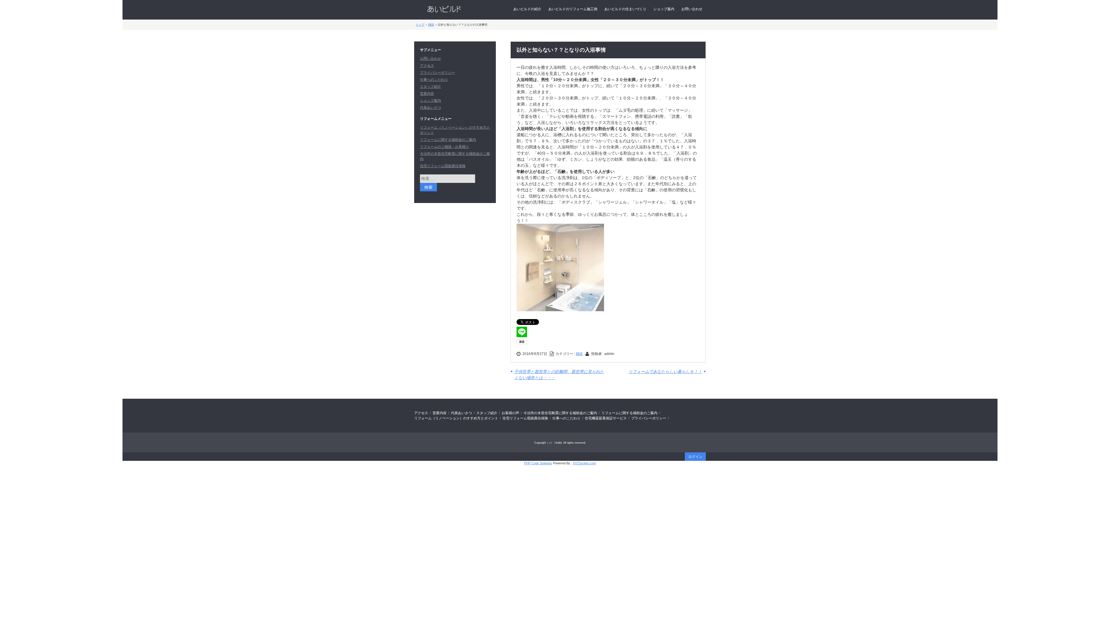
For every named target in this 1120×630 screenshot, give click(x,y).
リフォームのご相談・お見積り (444, 147)
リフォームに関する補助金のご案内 (448, 140)
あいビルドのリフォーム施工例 (572, 9)
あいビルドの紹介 (527, 9)
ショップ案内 (663, 9)
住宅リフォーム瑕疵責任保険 (443, 166)
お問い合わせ (691, 9)
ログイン (695, 457)
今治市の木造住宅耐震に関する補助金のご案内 (560, 413)
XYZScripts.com (584, 463)
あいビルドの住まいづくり (625, 9)
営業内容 (427, 94)
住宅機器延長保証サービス (606, 418)
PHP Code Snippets (538, 463)
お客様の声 (510, 413)
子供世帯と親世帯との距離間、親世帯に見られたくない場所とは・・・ (559, 374)
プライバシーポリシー (437, 73)
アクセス (427, 66)
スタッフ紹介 (430, 87)
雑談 (579, 354)
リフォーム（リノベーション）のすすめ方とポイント (456, 418)
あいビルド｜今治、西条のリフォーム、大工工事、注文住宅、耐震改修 (444, 9)
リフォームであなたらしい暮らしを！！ (665, 371)
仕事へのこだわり (434, 80)
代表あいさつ (430, 108)
